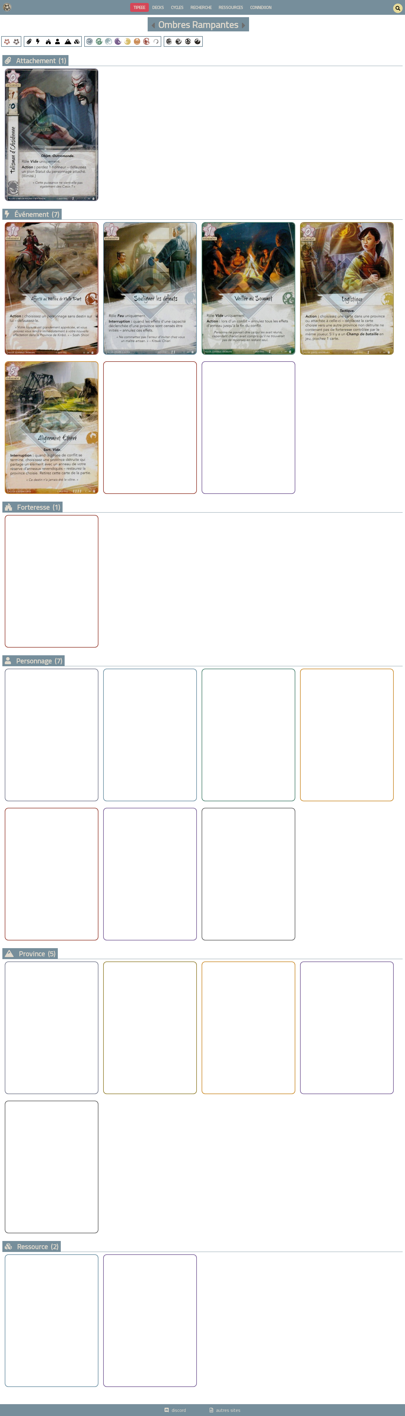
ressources (231, 7)
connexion (261, 7)
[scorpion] (146, 41)
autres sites (228, 1410)
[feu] (188, 41)
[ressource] (76, 41)
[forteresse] (48, 41)
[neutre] (156, 41)
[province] (67, 41)
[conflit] (6, 41)
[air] (169, 41)
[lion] (127, 41)
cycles (177, 7)
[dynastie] (16, 41)
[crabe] (89, 41)
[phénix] (137, 41)
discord (179, 1410)
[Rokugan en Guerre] (153, 24)
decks (158, 7)
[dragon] (99, 41)
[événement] (38, 41)
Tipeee (139, 7)
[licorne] (118, 41)
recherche (201, 7)
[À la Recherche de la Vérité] (243, 24)
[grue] (108, 41)
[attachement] (29, 41)
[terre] (197, 41)
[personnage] (57, 41)
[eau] (178, 41)
